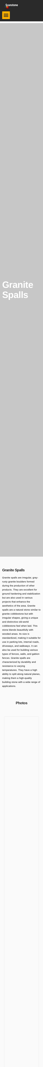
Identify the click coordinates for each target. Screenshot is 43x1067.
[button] (6, 15)
